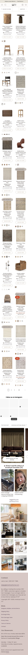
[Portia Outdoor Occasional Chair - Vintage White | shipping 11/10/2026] (7, 299)
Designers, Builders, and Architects (10, 608)
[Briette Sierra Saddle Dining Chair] (21, 143)
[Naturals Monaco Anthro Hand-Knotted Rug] (21, 174)
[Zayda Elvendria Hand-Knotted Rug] (7, 363)
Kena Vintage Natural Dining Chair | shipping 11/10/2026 (7, 494)
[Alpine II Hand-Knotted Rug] (21, 82)
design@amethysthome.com (10, 585)
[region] (14, 483)
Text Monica (20, 1)
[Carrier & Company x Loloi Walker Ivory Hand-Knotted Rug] (21, 331)
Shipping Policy (5, 611)
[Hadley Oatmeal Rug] (7, 174)
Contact (3, 626)
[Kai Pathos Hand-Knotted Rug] (7, 204)
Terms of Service (5, 623)
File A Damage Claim (7, 617)
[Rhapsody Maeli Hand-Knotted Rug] (7, 236)
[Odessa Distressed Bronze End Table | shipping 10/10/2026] (21, 19)
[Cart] (25, 5)
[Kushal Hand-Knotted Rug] (21, 363)
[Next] (24, 390)
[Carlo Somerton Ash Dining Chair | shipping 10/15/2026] (21, 50)
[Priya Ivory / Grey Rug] (21, 236)
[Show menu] (2, 5)
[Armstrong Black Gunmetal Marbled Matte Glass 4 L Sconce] (7, 266)
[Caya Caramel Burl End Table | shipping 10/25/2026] (7, 19)
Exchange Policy (5, 614)
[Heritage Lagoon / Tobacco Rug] (7, 143)
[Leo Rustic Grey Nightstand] (7, 113)
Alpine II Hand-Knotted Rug (19, 493)
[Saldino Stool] (21, 113)
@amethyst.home (14, 501)
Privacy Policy (5, 620)
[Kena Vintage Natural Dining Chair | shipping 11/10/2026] (7, 82)
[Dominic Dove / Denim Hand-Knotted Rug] (21, 204)
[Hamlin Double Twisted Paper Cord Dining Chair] (7, 50)
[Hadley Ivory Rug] (7, 331)
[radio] (2, 41)
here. (7, 652)
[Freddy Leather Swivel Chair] (21, 266)
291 (19, 390)
